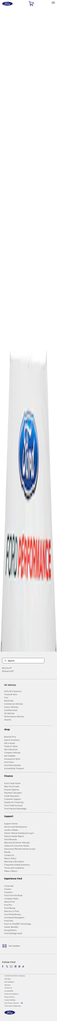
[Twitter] (7, 966)
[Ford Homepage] (9, 1014)
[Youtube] (11, 966)
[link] (7, 979)
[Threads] (19, 966)
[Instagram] (15, 966)
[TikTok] (23, 966)
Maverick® (8, 671)
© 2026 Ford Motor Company (14, 976)
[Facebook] (3, 966)
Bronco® (7, 668)
